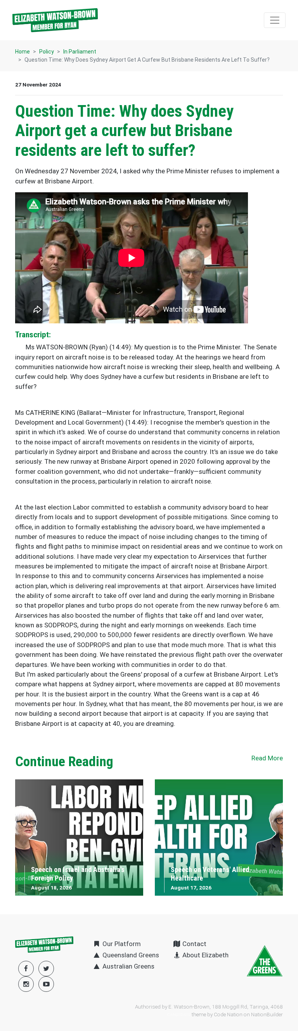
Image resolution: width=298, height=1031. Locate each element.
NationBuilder (267, 1014)
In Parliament (79, 51)
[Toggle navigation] (275, 20)
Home (22, 51)
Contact (193, 944)
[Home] (55, 20)
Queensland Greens (130, 955)
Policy (46, 51)
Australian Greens (127, 966)
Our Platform (121, 944)
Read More (267, 758)
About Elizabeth (205, 955)
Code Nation (228, 1014)
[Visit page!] (46, 984)
